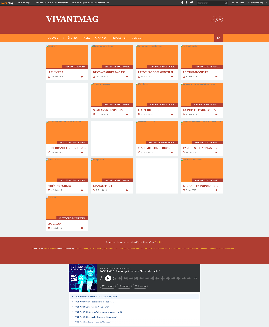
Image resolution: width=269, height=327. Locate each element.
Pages (86, 38)
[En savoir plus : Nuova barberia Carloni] (112, 62)
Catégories (70, 38)
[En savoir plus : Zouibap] (67, 213)
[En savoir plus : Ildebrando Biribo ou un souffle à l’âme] (67, 138)
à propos (142, 286)
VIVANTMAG (72, 19)
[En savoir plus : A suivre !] (67, 62)
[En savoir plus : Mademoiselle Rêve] (157, 138)
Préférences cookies (228, 249)
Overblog (159, 242)
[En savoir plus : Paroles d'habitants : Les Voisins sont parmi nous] (202, 138)
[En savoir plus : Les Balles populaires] (202, 176)
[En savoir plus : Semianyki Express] (112, 100)
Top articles (110, 249)
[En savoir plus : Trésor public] (67, 176)
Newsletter (119, 38)
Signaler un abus (133, 249)
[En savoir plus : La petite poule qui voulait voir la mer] (202, 100)
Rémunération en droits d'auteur (163, 249)
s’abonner (109, 286)
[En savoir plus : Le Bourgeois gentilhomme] (157, 62)
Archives (101, 38)
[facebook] (182, 2)
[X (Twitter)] (187, 2)
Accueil (53, 38)
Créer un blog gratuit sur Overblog (90, 249)
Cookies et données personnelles (205, 249)
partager (126, 286)
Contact (137, 38)
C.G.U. (145, 249)
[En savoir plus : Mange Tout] (112, 176)
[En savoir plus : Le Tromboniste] (202, 62)
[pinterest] (191, 2)
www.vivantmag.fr (50, 249)
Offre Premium (183, 249)
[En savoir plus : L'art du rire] (157, 100)
